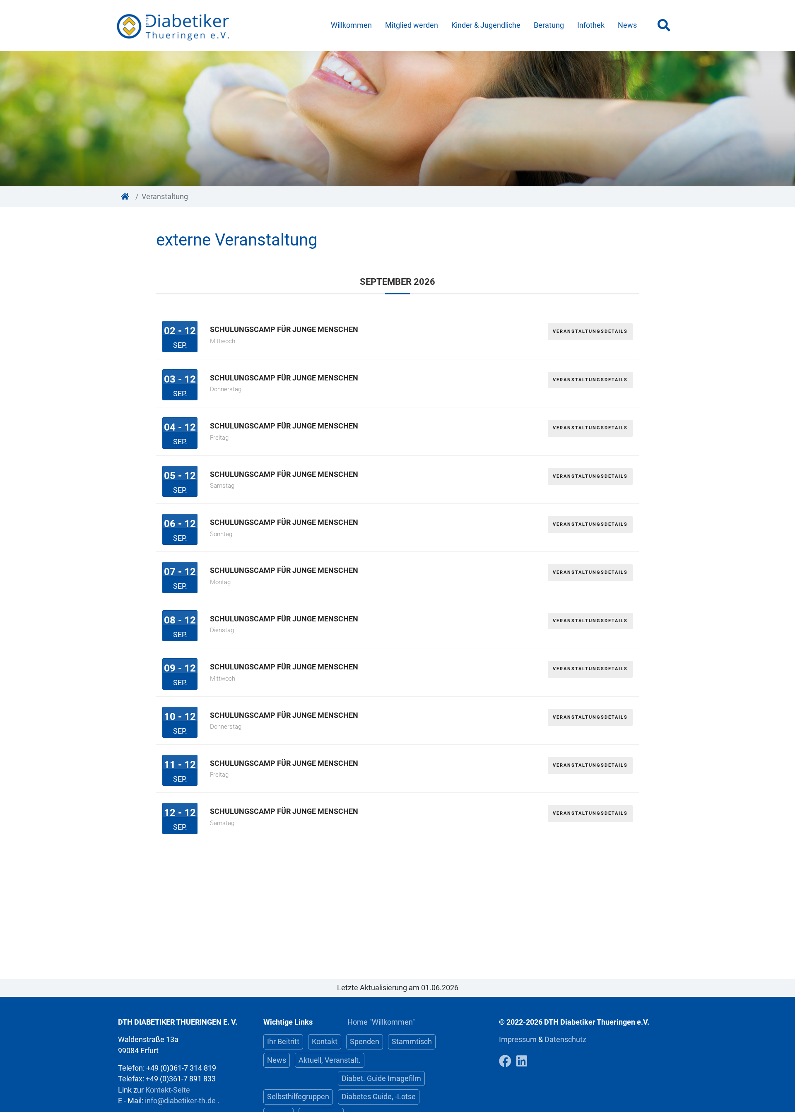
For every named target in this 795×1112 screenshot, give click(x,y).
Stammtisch (412, 1041)
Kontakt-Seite (167, 1090)
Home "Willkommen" (381, 1022)
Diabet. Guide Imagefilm (381, 1078)
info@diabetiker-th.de (180, 1101)
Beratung (549, 25)
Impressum (518, 1039)
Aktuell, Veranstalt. (330, 1060)
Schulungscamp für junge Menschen (284, 329)
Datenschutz (565, 1039)
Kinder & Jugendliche (485, 25)
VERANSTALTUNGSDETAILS (590, 331)
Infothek (591, 25)
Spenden (364, 1041)
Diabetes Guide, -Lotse (379, 1097)
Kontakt (324, 1041)
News (627, 25)
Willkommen (351, 25)
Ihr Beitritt (283, 1041)
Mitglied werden (411, 25)
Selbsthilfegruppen (298, 1097)
